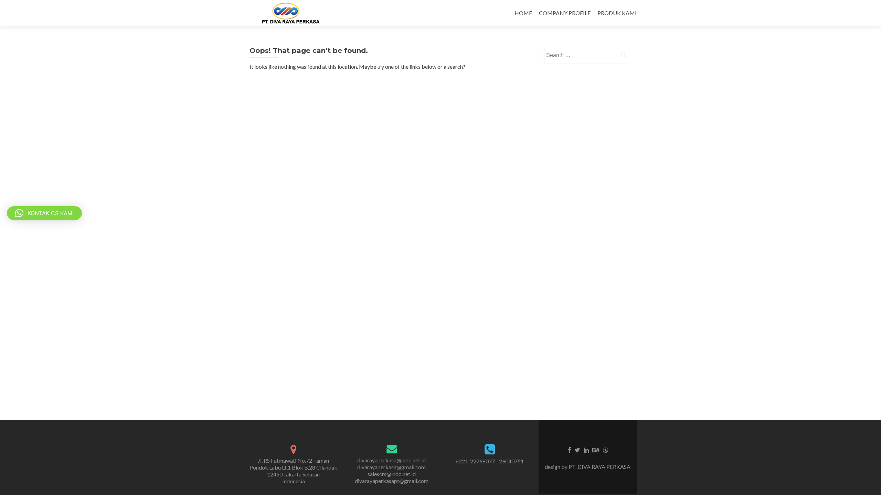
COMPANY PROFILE (565, 13)
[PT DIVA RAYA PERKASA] (293, 13)
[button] (44, 213)
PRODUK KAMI (617, 13)
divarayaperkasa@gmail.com (391, 467)
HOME (523, 13)
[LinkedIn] (586, 449)
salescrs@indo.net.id (392, 474)
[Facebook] (569, 449)
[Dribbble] (605, 449)
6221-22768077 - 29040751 (490, 461)
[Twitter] (577, 449)
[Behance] (595, 449)
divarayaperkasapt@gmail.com (391, 480)
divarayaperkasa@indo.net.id (391, 460)
